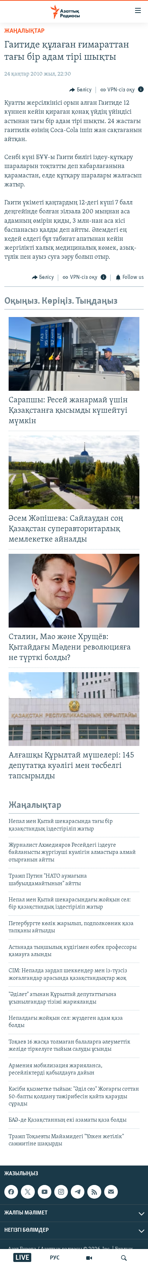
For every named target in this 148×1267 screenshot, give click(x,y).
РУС (55, 1258)
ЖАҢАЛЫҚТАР (24, 31)
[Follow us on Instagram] (61, 1192)
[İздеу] (124, 1258)
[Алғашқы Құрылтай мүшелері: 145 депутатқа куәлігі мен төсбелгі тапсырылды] (74, 709)
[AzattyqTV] (89, 1258)
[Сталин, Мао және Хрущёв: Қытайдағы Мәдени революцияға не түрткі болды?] (74, 591)
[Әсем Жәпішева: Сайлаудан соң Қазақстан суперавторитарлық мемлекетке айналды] (74, 472)
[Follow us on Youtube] (44, 1192)
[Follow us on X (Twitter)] (27, 1192)
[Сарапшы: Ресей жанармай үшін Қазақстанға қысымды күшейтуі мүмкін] (74, 354)
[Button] (80, 90)
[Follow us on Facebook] (11, 1192)
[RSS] (94, 1192)
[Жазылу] (111, 1192)
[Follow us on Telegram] (77, 1192)
